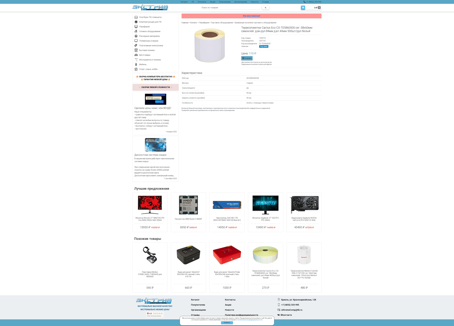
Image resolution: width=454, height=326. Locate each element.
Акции (212, 2)
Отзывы (265, 2)
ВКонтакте (286, 315)
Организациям (240, 2)
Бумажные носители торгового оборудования (255, 23)
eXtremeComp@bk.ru (291, 310)
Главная (184, 23)
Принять (227, 322)
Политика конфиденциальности (241, 315)
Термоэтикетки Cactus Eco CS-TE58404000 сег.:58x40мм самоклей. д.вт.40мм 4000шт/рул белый (265, 274)
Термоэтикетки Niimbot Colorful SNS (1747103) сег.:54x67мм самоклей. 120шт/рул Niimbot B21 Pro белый (304, 274)
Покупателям (224, 2)
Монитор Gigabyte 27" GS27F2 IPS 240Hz (265, 219)
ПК (193, 2)
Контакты (202, 2)
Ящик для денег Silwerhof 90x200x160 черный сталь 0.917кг (188, 274)
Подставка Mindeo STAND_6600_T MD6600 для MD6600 (150, 274)
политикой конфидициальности (249, 320)
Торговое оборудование (222, 23)
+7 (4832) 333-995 (313, 2)
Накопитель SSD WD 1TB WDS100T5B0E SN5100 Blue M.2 (227, 219)
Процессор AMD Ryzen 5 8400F (188, 219)
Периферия (204, 23)
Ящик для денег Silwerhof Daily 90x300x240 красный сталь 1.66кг (227, 274)
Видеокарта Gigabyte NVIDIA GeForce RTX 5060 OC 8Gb (304, 219)
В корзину (248, 58)
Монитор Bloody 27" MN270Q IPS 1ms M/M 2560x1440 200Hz (150, 219)
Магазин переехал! (251, 16)
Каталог (184, 2)
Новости (254, 2)
